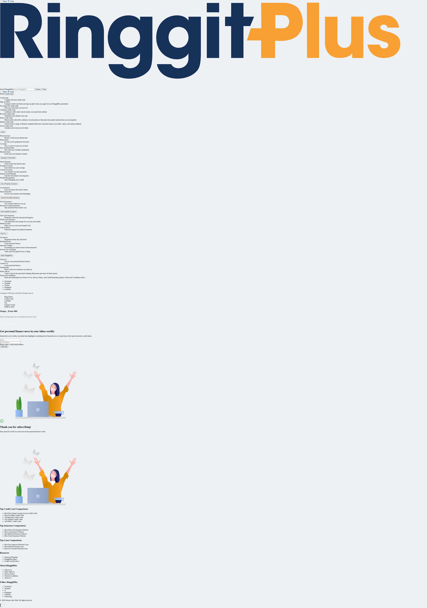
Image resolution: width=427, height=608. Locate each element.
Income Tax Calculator (8, 249)
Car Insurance (5, 188)
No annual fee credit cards (9, 106)
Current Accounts (6, 170)
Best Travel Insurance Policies (15, 536)
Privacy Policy (9, 574)
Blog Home (8, 297)
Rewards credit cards (7, 114)
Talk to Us (8, 570)
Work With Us (9, 572)
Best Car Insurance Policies (14, 532)
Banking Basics (5, 241)
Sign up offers (5, 102)
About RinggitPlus (6, 255)
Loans (3, 132)
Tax (5, 303)
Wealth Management (7, 178)
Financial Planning (11, 557)
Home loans (4, 140)
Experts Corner (9, 305)
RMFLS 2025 (9, 307)
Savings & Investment (8, 158)
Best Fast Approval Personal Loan (16, 545)
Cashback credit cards (7, 110)
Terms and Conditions (7, 275)
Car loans (3, 144)
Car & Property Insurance (9, 184)
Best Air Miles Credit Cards (14, 515)
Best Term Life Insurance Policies (16, 530)
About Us (3, 259)
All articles (4, 237)
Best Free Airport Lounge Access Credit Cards (20, 513)
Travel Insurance (6, 202)
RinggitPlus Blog (10, 559)
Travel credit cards (6, 126)
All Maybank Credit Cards (13, 517)
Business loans (5, 152)
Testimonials (4, 267)
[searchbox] (24, 89)
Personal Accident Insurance (10, 206)
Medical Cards (5, 223)
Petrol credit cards (6, 118)
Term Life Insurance (7, 215)
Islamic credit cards (6, 122)
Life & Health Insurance (8, 211)
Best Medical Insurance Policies (15, 534)
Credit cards (4, 98)
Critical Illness (5, 228)
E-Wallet (7, 301)
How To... (4, 233)
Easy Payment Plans (7, 148)
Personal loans (5, 136)
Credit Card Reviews (11, 561)
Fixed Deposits (5, 162)
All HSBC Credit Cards (12, 521)
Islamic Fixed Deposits (8, 174)
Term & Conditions (11, 576)
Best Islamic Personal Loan (14, 547)
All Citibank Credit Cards (13, 519)
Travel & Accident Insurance (10, 198)
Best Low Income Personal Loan (16, 549)
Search (38, 89)
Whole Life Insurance (7, 219)
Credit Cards (9, 94)
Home (2, 94)
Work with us (4, 271)
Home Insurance (6, 192)
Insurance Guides (6, 245)
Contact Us (4, 263)
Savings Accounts (6, 166)
